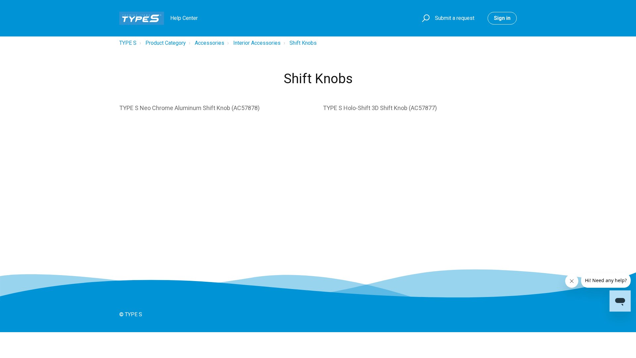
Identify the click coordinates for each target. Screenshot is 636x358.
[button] (425, 18)
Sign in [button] (502, 18)
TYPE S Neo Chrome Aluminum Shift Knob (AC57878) (189, 107)
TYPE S (127, 43)
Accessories (209, 43)
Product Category (165, 43)
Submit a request (454, 18)
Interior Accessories (257, 43)
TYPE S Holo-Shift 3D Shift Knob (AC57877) (380, 107)
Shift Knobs (303, 43)
